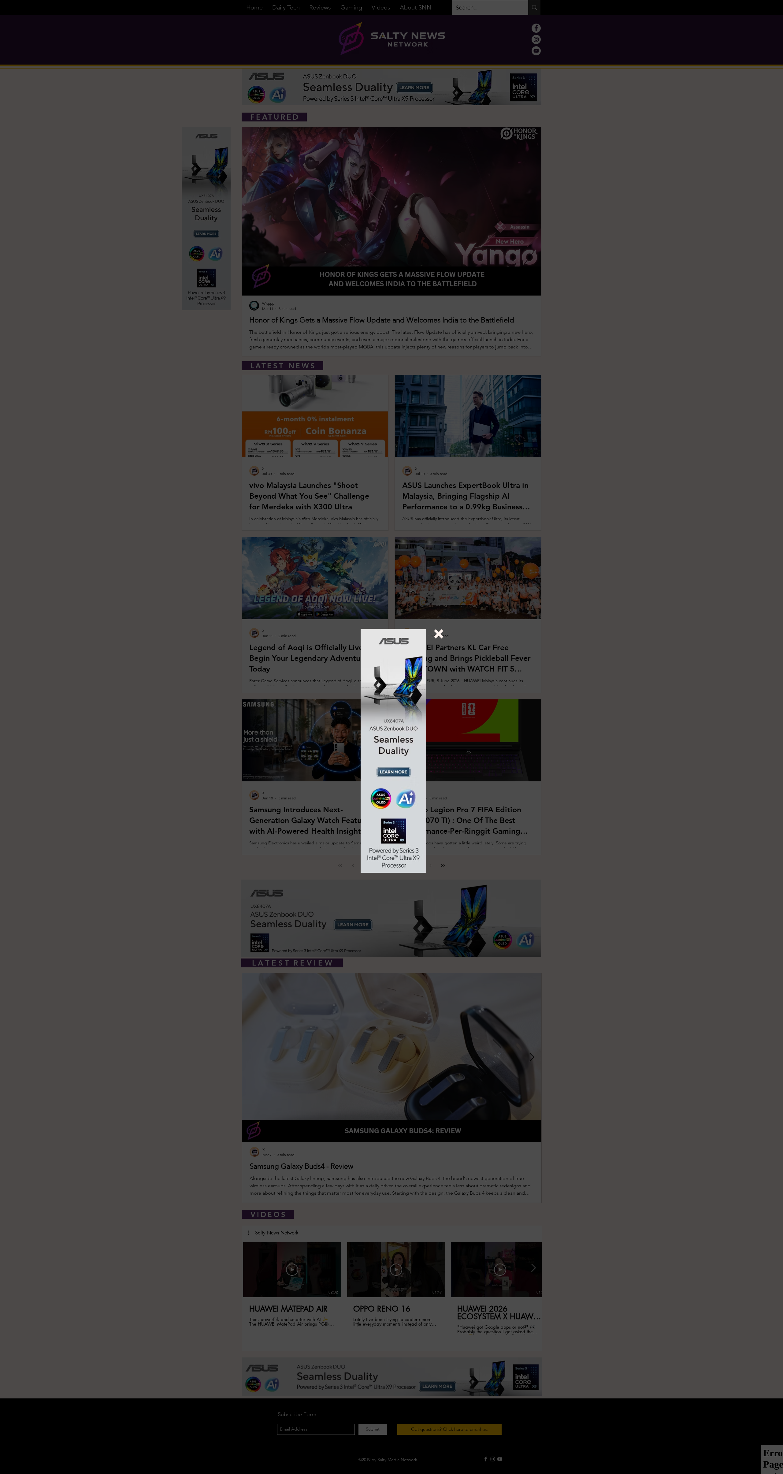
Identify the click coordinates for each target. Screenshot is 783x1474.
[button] (438, 633)
